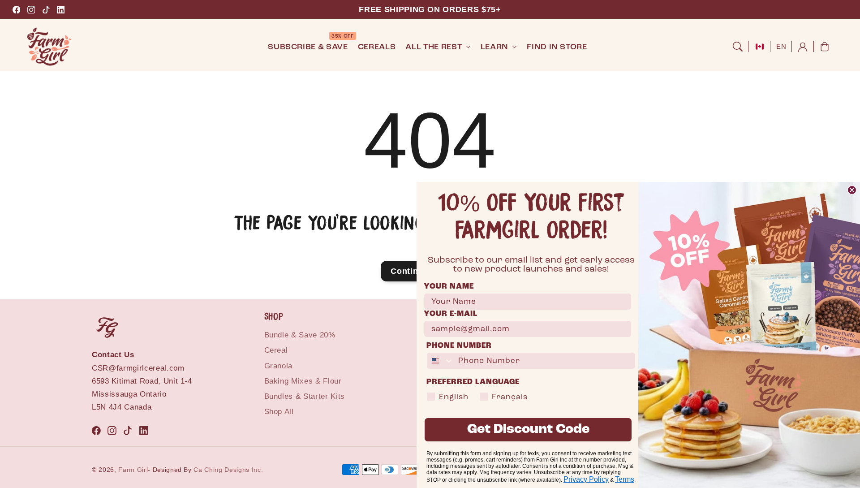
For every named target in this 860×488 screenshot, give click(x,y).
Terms (624, 479)
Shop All (279, 411)
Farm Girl (133, 469)
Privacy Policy (586, 479)
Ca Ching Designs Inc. (228, 469)
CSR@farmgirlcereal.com (138, 368)
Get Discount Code (528, 429)
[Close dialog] (851, 190)
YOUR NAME (449, 286)
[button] (737, 46)
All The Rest (433, 47)
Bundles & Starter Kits (304, 396)
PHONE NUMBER (459, 346)
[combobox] (440, 361)
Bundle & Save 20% (299, 335)
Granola (278, 366)
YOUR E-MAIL (450, 314)
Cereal (276, 350)
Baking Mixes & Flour (303, 381)
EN (781, 46)
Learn (494, 47)
